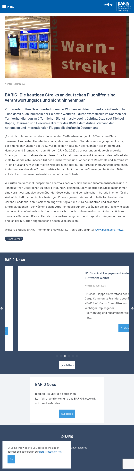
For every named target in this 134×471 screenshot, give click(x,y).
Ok (11, 459)
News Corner (14, 238)
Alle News (69, 365)
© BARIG (67, 436)
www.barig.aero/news (109, 229)
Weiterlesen (116, 328)
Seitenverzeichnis (76, 447)
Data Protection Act (50, 451)
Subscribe (67, 413)
